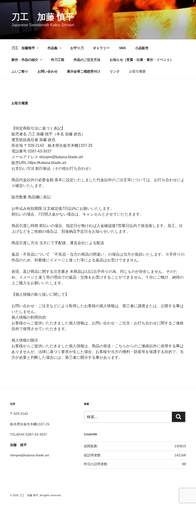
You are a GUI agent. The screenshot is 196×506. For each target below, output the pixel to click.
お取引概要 (137, 71)
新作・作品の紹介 (24, 60)
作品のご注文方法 (87, 60)
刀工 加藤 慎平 (42, 17)
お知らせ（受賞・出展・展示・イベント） (141, 60)
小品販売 (141, 48)
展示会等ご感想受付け (83, 71)
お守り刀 (77, 48)
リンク (115, 71)
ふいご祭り (19, 71)
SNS (122, 48)
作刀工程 (57, 60)
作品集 (53, 48)
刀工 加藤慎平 (23, 48)
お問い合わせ (48, 71)
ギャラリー (101, 48)
